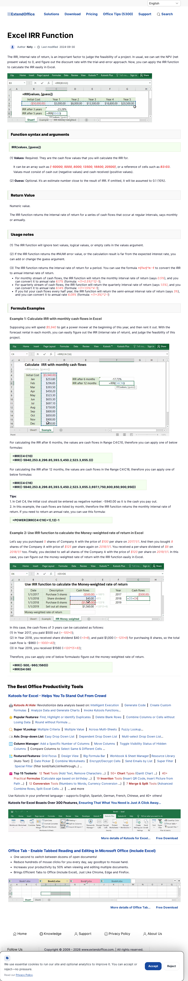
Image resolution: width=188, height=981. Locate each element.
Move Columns (104, 743)
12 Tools (48, 773)
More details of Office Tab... (131, 907)
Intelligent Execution (105, 705)
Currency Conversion (102, 783)
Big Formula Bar (94, 756)
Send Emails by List (138, 761)
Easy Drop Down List (59, 736)
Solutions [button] (51, 14)
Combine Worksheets (70, 761)
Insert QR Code (134, 778)
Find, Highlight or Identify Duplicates (65, 717)
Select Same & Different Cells (81, 749)
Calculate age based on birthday (65, 778)
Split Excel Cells (47, 788)
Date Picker (42, 761)
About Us (155, 934)
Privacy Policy (119, 934)
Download (73, 14)
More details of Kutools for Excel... (126, 838)
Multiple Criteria (49, 729)
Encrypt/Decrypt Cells (105, 761)
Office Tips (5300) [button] (118, 14)
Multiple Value (75, 729)
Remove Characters (88, 773)
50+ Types (122, 773)
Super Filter (165, 761)
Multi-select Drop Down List (141, 736)
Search (167, 14)
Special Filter (24, 766)
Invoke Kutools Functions (101, 710)
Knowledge (52, 934)
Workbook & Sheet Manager (129, 756)
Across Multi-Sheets (103, 729)
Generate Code (135, 705)
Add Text (66, 773)
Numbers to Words (73, 783)
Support (144, 14)
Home (22, 934)
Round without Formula (51, 722)
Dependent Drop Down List (98, 736)
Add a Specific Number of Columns (64, 743)
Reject (171, 966)
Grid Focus (49, 756)
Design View (70, 756)
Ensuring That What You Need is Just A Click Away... (120, 803)
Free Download (167, 838)
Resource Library (163, 756)
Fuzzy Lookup (131, 729)
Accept (153, 966)
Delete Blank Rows (108, 717)
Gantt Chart (144, 773)
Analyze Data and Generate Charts (55, 710)
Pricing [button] (91, 14)
